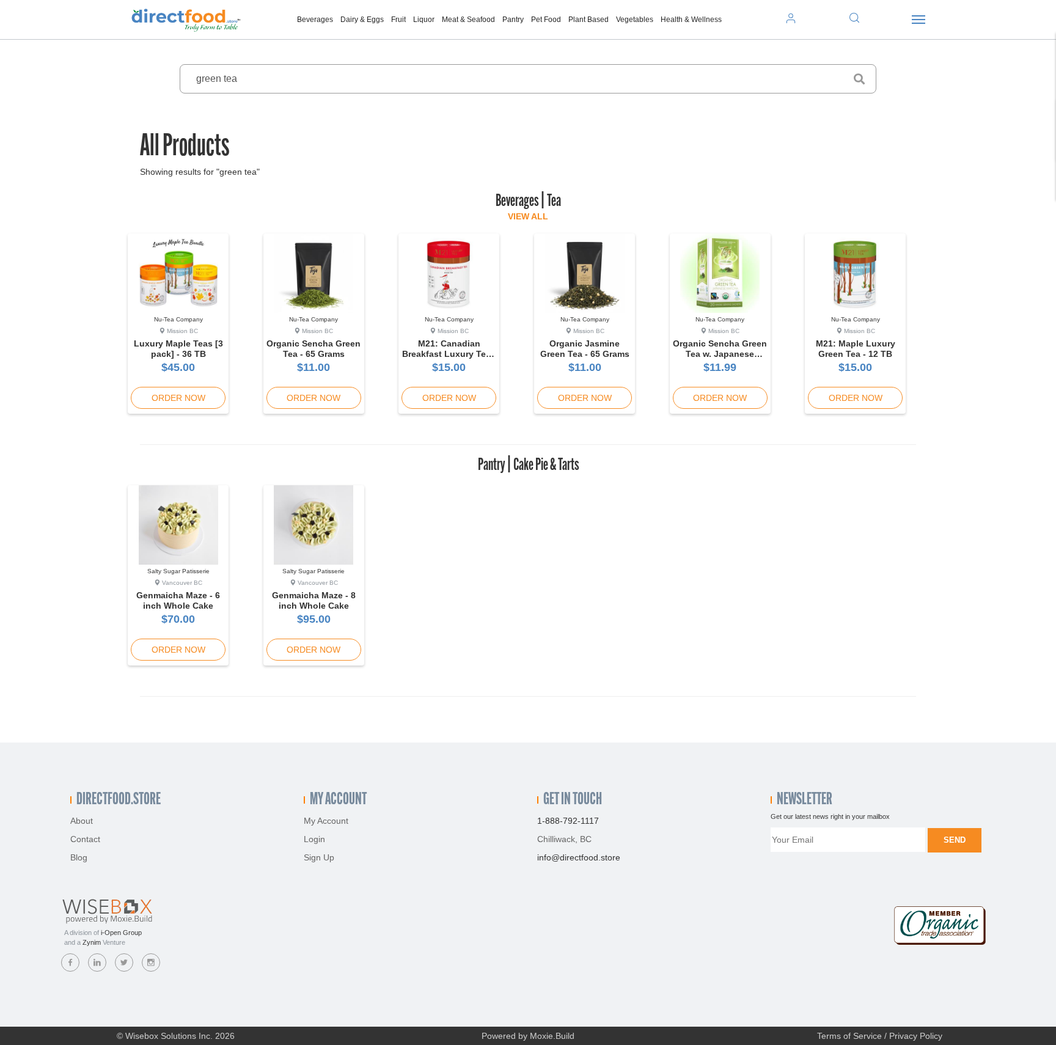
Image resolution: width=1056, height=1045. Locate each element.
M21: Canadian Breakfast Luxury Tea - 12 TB (449, 354)
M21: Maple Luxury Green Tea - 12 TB (855, 349)
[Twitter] (124, 962)
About (81, 821)
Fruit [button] (398, 19)
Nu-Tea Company (178, 319)
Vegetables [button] (634, 19)
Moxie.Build (552, 1036)
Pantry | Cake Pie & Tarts (528, 465)
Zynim (91, 942)
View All (528, 216)
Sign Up (319, 857)
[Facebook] (70, 962)
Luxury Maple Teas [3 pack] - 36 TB (178, 349)
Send (955, 840)
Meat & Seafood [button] (468, 19)
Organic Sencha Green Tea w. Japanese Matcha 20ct (720, 354)
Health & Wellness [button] (691, 19)
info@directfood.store (578, 857)
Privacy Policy (915, 1036)
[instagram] (151, 962)
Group (121, 932)
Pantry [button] (513, 19)
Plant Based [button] (588, 19)
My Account (326, 821)
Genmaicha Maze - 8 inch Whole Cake (314, 600)
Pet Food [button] (546, 19)
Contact (85, 839)
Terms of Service (849, 1036)
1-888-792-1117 (568, 821)
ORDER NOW (178, 398)
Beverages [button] (315, 19)
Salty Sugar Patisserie (178, 571)
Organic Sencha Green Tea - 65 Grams (313, 349)
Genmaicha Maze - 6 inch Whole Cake (178, 600)
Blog (78, 857)
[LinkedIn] (97, 962)
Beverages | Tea (528, 201)
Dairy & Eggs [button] (362, 19)
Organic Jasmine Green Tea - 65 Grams (584, 349)
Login (314, 839)
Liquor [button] (424, 19)
